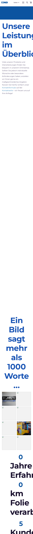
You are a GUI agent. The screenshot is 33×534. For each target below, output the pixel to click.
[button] (16, 2)
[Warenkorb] (31, 2)
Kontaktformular (9, 88)
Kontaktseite (7, 91)
